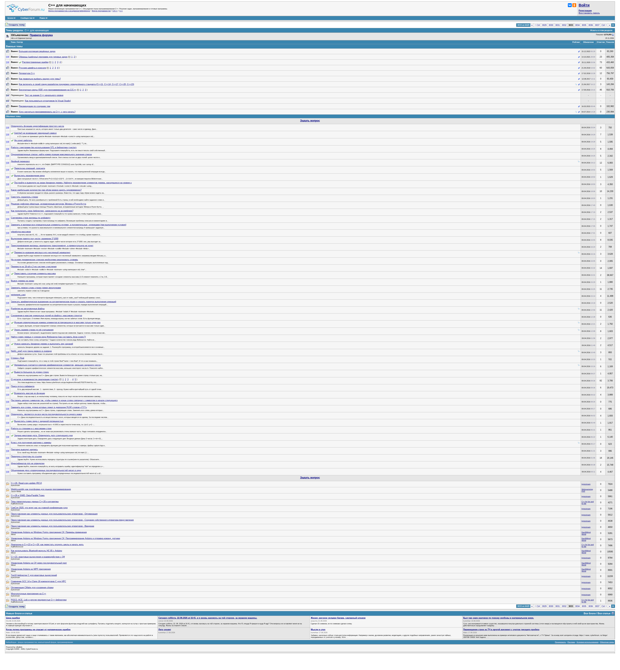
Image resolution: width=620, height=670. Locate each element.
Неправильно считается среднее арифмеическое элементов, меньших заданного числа (57, 365)
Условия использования (587, 642)
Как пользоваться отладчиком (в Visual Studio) (48, 101)
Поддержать (560, 642)
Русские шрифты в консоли (32, 68)
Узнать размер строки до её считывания (33, 330)
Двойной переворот (20, 161)
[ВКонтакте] (570, 5)
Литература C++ (27, 73)
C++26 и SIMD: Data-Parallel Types (28, 495)
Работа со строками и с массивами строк (31, 428)
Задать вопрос (310, 120)
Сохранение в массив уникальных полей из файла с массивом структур (46, 315)
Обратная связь (607, 642)
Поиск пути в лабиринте (22, 386)
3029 (544, 25)
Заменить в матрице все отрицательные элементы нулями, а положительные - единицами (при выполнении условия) (68, 224)
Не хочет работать (23, 140)
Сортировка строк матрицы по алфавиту (31, 218)
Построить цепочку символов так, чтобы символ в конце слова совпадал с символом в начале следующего (64, 400)
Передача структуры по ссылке (26, 456)
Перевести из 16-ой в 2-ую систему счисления (34, 266)
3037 (597, 25)
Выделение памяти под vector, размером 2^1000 (34, 238)
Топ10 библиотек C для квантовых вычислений (34, 575)
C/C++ (115, 11)
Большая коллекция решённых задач (37, 51)
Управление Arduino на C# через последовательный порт (39, 563)
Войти (584, 5)
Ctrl (537, 25)
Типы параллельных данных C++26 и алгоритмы (35, 501)
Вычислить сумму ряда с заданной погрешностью (38, 421)
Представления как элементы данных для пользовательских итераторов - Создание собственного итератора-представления (72, 520)
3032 (564, 25)
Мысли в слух (318, 629)
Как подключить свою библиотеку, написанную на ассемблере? (42, 211)
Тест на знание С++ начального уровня (44, 95)
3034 (577, 25)
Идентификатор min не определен (27, 463)
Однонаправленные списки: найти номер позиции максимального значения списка (51, 154)
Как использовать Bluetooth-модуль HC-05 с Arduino (36, 550)
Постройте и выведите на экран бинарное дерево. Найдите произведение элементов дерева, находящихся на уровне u (73, 182)
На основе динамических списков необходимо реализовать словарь (44, 259)
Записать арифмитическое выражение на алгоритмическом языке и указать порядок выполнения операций (63, 301)
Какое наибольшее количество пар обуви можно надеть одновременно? (46, 190)
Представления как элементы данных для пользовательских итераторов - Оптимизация (54, 514)
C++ (121, 11)
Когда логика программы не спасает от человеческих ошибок (38, 629)
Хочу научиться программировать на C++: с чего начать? (47, 112)
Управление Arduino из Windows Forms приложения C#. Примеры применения (49, 532)
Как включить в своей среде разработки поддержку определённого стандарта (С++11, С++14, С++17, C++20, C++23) (76, 84)
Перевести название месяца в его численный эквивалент (42, 252)
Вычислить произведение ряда (29, 175)
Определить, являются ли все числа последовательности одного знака (46, 414)
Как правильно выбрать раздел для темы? (40, 79)
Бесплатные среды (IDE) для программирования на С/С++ (47, 90)
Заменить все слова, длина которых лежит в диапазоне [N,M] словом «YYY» (49, 407)
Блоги (10, 18)
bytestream (586, 484)
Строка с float (17, 358)
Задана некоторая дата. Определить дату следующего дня (43, 435)
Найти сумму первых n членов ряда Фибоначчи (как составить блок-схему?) (48, 337)
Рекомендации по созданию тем (34, 106)
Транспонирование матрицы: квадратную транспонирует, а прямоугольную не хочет (52, 245)
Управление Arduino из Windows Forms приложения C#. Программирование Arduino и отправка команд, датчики (65, 538)
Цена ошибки (13, 618)
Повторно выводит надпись (24, 449)
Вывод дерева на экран (22, 281)
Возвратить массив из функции (29, 393)
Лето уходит (164, 629)
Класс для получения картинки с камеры (31, 442)
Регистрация (585, 10)
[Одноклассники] (574, 5)
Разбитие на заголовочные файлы (28, 308)
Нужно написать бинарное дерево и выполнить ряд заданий (43, 344)
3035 (584, 25)
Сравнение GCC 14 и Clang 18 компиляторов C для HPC (38, 581)
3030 (551, 25)
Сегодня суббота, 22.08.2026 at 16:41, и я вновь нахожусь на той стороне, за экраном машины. (207, 618)
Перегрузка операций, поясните (29, 168)
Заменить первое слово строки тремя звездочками (36, 288)
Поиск (42, 18)
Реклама (571, 642)
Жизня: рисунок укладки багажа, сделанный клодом (338, 618)
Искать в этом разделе (601, 30)
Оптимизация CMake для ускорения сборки (32, 587)
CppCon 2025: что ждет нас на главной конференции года (39, 507)
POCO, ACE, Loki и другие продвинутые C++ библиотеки (39, 600)
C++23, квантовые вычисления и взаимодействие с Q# (38, 557)
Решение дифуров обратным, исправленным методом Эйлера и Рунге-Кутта (48, 204)
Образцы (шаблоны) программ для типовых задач (43, 57)
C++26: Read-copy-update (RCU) (26, 483)
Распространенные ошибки (35, 62)
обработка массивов (21, 231)
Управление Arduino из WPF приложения (31, 569)
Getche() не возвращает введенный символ (35, 133)
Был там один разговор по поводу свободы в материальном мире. (498, 618)
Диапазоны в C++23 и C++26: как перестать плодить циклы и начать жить (47, 544)
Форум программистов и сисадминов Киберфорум (69, 11)
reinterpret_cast (18, 294)
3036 (590, 25)
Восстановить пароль (589, 13)
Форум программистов (101, 11)
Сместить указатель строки (24, 197)
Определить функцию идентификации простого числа (37, 126)
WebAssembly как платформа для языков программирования (41, 489)
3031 (557, 25)
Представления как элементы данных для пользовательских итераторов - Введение (52, 526)
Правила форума (41, 35)
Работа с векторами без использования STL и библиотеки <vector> (44, 147)
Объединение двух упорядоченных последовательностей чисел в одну (46, 470)
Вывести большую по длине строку (31, 372)
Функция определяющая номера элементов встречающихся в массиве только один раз (57, 322)
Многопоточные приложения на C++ (28, 593)
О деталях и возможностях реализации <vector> (35, 379)
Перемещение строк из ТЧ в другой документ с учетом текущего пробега (501, 629)
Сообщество (26, 18)
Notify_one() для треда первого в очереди (31, 351)
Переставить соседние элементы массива (35, 273)
